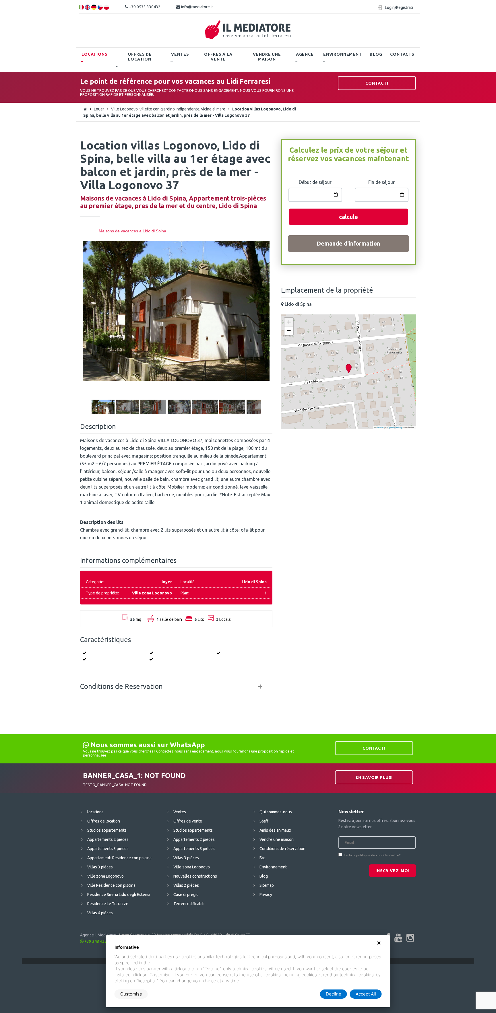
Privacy (265, 894)
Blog (376, 54)
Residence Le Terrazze (107, 903)
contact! (376, 83)
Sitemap (266, 885)
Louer (99, 109)
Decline (333, 994)
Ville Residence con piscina (111, 885)
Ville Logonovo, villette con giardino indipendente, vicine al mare (168, 109)
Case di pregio (186, 894)
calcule (348, 216)
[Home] (248, 30)
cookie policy (164, 962)
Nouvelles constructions (195, 876)
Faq (262, 857)
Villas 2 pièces (186, 885)
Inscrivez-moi (392, 870)
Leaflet (380, 427)
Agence (305, 54)
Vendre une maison (267, 56)
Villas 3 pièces (100, 867)
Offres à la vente (218, 56)
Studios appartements (107, 830)
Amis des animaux (275, 830)
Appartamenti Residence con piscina (119, 857)
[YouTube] (398, 937)
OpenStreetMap (395, 427)
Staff (263, 821)
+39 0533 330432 (144, 7)
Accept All (366, 994)
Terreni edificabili (188, 903)
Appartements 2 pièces (108, 839)
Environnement (342, 54)
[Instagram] (410, 937)
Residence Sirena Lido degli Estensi (118, 894)
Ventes (180, 54)
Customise (131, 994)
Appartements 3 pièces (108, 848)
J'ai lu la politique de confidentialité (371, 855)
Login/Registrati (399, 7)
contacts (402, 54)
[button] (348, 368)
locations (95, 54)
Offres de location (140, 56)
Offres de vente (187, 821)
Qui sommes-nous (275, 812)
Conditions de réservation (282, 848)
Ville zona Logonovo (105, 876)
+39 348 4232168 (100, 941)
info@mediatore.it (196, 7)
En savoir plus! (374, 777)
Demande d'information (348, 243)
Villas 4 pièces (100, 913)
